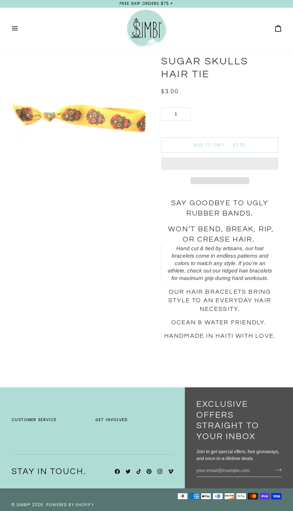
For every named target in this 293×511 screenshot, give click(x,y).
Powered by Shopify (70, 505)
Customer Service (34, 420)
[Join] (277, 470)
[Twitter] (128, 471)
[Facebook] (117, 471)
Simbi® (24, 505)
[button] (219, 165)
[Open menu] (20, 29)
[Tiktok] (138, 471)
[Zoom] (22, 179)
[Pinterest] (149, 471)
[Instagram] (160, 471)
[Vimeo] (170, 471)
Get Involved (111, 420)
